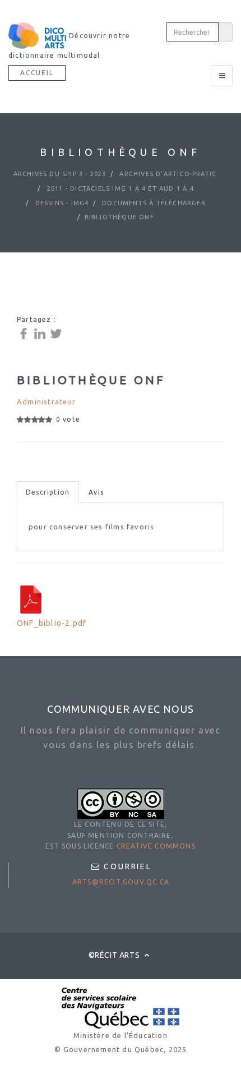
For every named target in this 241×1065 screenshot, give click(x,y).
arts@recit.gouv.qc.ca (120, 882)
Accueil (37, 72)
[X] (57, 332)
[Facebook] (25, 332)
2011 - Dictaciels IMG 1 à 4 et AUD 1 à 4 (119, 188)
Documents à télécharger (153, 203)
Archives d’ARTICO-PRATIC (166, 173)
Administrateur (46, 401)
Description (47, 492)
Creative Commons (156, 846)
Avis (96, 492)
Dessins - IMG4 (61, 203)
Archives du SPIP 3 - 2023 (59, 173)
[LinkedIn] (41, 332)
